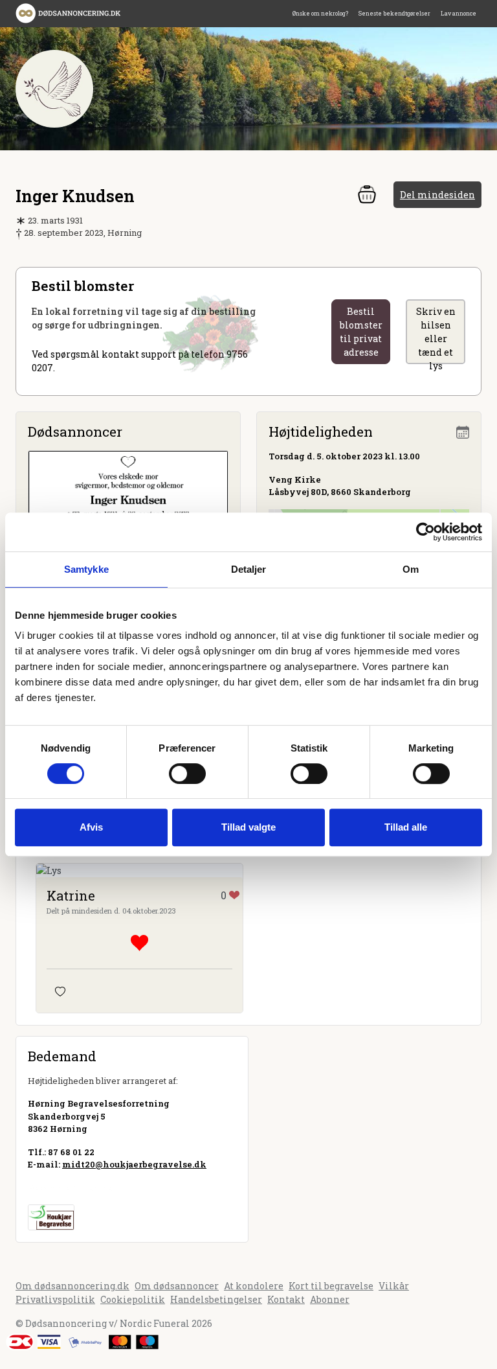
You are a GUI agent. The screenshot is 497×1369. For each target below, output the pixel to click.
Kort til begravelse (331, 1286)
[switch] (187, 773)
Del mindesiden (437, 195)
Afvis (91, 827)
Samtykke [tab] (86, 569)
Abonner (329, 1299)
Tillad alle (405, 827)
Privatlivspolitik (55, 1299)
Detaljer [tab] (249, 569)
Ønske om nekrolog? (320, 13)
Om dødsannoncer (177, 1286)
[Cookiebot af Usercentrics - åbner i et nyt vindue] (425, 532)
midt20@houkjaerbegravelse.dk (134, 1164)
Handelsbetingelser (216, 1299)
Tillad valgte (248, 827)
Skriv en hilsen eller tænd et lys (436, 334)
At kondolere (253, 1286)
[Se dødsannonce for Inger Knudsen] (128, 511)
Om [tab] (411, 569)
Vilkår (394, 1286)
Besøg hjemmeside (70, 1187)
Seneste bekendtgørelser (394, 13)
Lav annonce (458, 13)
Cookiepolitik (132, 1299)
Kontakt (286, 1299)
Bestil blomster (361, 331)
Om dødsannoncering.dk (72, 1286)
